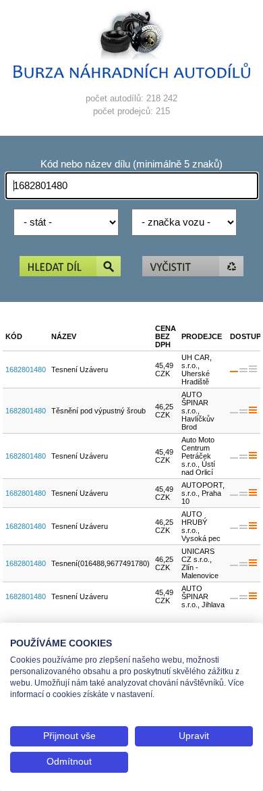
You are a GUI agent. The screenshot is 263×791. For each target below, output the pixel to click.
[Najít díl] (70, 267)
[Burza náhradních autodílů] (131, 75)
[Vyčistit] (192, 267)
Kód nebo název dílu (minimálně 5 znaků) (131, 164)
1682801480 (25, 369)
